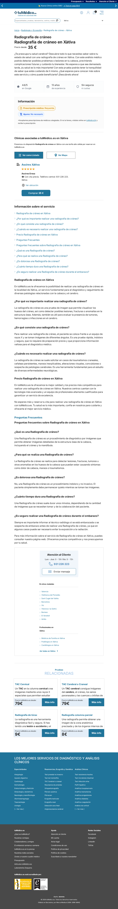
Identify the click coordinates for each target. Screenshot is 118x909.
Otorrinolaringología (21, 799)
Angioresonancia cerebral (54, 809)
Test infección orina (82, 781)
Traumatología (19, 802)
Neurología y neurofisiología (24, 795)
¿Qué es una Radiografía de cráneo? (35, 250)
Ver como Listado (30, 155)
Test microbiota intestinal (84, 778)
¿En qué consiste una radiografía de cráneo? (39, 224)
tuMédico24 (91, 120)
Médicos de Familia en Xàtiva (53, 638)
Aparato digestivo (21, 778)
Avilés (43, 619)
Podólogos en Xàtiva (49, 642)
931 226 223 (61, 564)
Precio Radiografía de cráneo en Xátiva (37, 234)
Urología (17, 806)
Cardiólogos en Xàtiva (50, 645)
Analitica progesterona (83, 795)
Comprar (33, 193)
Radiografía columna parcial (77, 715)
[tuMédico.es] (25, 12)
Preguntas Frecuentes (28, 239)
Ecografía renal (50, 802)
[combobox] (37, 20)
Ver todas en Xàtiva (47, 651)
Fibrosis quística (51, 792)
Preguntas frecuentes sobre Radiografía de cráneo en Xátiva (48, 245)
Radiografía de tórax (26, 715)
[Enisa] (41, 884)
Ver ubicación (32, 185)
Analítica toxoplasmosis (84, 788)
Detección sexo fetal (52, 806)
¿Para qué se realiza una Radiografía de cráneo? (42, 255)
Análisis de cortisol (82, 806)
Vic (42, 605)
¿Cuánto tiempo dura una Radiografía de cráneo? (42, 266)
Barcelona (45, 602)
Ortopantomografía (52, 788)
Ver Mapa (62, 155)
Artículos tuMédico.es (23, 864)
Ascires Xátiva (31, 164)
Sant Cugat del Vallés (50, 598)
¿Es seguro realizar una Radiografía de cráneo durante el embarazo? (52, 271)
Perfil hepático (80, 785)
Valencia (44, 591)
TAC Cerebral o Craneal (74, 684)
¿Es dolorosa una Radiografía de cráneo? (38, 261)
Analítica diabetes (81, 799)
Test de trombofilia (52, 778)
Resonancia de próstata (53, 785)
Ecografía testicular (52, 799)
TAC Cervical (22, 684)
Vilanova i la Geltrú (49, 609)
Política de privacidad (59, 849)
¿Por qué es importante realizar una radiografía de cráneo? (47, 218)
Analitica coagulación (83, 802)
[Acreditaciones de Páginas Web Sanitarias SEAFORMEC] (23, 884)
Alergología (18, 775)
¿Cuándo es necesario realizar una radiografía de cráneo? (47, 229)
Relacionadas (59, 672)
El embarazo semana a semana (26, 845)
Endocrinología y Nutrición (24, 788)
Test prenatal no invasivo (54, 775)
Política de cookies (58, 853)
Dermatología (19, 785)
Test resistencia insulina (84, 775)
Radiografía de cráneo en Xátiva (33, 213)
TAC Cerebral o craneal (53, 781)
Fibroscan (48, 795)
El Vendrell (45, 616)
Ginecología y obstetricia (23, 792)
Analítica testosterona (83, 792)
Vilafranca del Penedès (50, 595)
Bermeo (44, 612)
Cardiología (18, 781)
